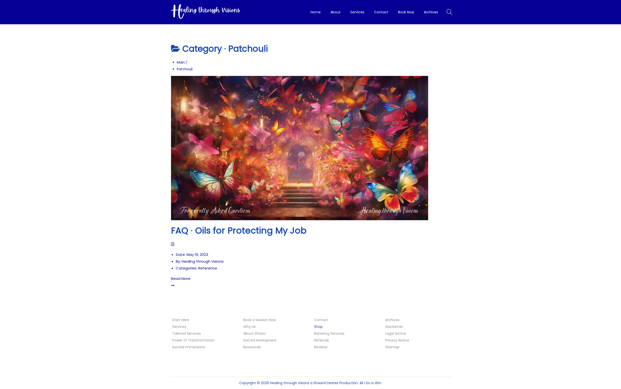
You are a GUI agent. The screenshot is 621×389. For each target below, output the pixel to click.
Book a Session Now (259, 319)
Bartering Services (329, 333)
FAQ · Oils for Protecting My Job (239, 230)
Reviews (320, 347)
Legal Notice (395, 333)
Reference (207, 268)
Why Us (249, 326)
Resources (252, 347)
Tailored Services (186, 333)
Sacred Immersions (188, 347)
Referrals (321, 340)
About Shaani (254, 333)
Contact (321, 319)
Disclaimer (394, 326)
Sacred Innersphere (259, 340)
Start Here (180, 319)
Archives (392, 319)
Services (179, 326)
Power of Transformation (193, 340)
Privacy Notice (397, 340)
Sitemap (392, 347)
